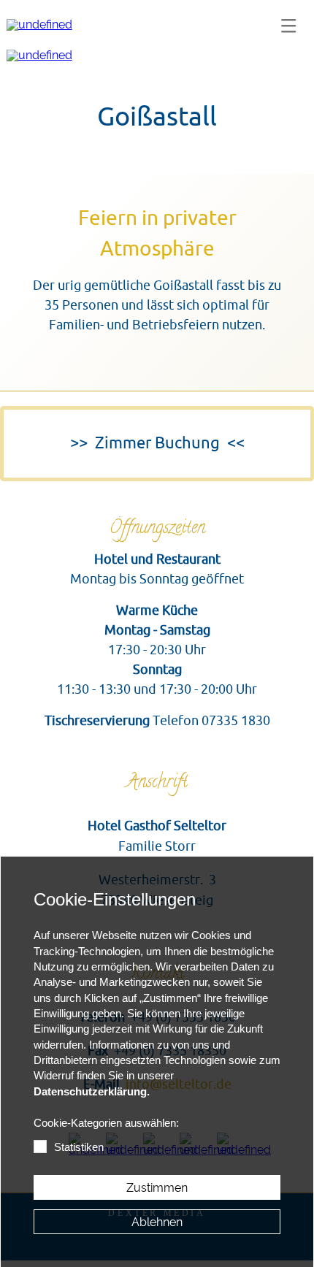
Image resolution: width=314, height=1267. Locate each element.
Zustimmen (157, 1188)
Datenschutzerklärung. (92, 1092)
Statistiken (79, 1147)
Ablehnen (157, 1222)
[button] (288, 25)
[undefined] (39, 25)
